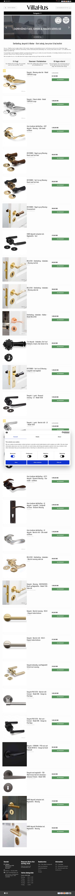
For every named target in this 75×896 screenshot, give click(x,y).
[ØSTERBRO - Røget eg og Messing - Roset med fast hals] (14, 162)
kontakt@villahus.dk (13, 872)
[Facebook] (5, 893)
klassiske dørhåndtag (10, 49)
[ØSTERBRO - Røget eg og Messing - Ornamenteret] (14, 215)
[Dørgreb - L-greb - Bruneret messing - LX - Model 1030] (14, 404)
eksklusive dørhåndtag (21, 49)
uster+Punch (12, 54)
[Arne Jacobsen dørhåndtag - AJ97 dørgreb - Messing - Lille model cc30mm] (14, 135)
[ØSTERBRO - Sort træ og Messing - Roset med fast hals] (14, 189)
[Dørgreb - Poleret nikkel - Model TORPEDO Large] (14, 108)
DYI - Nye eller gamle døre (61, 868)
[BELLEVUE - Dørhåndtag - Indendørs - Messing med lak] (14, 269)
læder (52, 49)
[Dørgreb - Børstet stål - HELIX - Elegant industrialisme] (14, 646)
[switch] (29, 456)
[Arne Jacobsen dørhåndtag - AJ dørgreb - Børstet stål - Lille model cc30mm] (14, 539)
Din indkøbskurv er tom (62, 7)
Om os (39, 870)
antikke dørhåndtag (31, 49)
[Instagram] (7, 893)
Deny (16, 462)
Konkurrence (58, 870)
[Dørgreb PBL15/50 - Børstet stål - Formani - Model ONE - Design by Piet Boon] (14, 700)
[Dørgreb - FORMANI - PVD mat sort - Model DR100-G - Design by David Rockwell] (14, 754)
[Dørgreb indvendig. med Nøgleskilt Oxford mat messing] (14, 673)
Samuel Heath (19, 54)
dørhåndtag (48, 48)
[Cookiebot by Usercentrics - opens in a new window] (63, 432)
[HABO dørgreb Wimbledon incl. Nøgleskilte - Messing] (14, 835)
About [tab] (59, 436)
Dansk (58, 1)
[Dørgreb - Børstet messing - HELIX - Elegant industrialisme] (14, 619)
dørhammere (56, 48)
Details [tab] (37, 436)
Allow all (59, 462)
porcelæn (58, 49)
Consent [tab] (15, 436)
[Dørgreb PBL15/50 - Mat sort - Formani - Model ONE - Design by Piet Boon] (14, 727)
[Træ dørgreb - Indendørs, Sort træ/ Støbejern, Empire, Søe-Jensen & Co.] (14, 350)
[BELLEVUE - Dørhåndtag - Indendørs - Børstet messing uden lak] (14, 566)
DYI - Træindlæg (59, 864)
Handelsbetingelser (42, 868)
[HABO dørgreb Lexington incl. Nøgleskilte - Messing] (14, 808)
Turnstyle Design (28, 54)
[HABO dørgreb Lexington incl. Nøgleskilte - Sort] (14, 242)
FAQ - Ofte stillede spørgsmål (45, 864)
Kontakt (40, 871)
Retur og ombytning (42, 866)
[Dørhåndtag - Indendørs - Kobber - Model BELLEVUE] (14, 323)
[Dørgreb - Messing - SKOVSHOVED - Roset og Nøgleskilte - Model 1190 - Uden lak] (14, 593)
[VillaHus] (37, 7)
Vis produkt (60, 79)
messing (49, 49)
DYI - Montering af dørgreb (61, 866)
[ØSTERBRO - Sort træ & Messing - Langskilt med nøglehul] (14, 377)
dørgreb (43, 48)
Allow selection (37, 462)
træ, (45, 49)
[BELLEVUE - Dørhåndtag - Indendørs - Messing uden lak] (14, 296)
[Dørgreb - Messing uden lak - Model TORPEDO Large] (14, 81)
